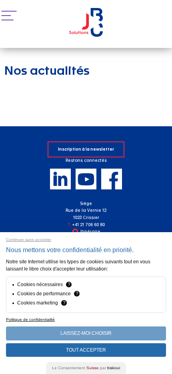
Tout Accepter (86, 350)
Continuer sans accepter (28, 239)
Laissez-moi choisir (86, 333)
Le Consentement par (86, 368)
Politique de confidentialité (30, 319)
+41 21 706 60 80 (88, 225)
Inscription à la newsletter (86, 149)
